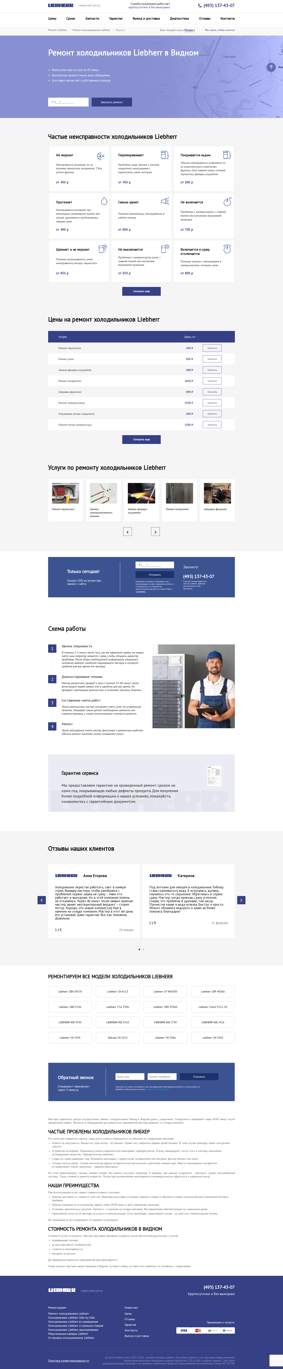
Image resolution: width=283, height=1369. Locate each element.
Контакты (227, 18)
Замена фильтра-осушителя (75, 370)
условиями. (141, 592)
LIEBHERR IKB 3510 (117, 1022)
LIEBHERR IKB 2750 (165, 1022)
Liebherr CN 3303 (70, 1037)
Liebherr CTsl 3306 (117, 1007)
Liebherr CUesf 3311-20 (213, 1007)
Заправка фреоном (70, 392)
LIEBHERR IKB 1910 (213, 1022)
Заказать (212, 348)
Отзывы (204, 18)
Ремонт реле (66, 359)
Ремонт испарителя (70, 381)
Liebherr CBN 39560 (165, 1007)
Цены (52, 18)
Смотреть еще (141, 291)
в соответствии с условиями (157, 1089)
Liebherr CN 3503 (213, 1037)
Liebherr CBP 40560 (213, 991)
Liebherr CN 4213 (117, 991)
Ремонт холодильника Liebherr (68, 1313)
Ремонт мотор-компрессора (75, 424)
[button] (139, 949)
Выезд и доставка (146, 18)
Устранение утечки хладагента (77, 414)
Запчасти (92, 18)
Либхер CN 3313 (118, 1037)
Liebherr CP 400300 (165, 991)
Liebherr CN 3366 (165, 1037)
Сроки (70, 18)
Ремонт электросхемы (72, 403)
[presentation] (127, 531)
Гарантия (115, 18)
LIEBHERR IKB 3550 (70, 1022)
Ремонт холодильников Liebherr (92, 30)
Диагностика (179, 18)
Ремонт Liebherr (57, 30)
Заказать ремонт (112, 102)
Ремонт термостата (70, 348)
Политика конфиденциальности (68, 1360)
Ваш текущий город (177, 30)
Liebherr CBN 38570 (70, 991)
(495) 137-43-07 (219, 5)
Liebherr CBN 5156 (70, 1007)
